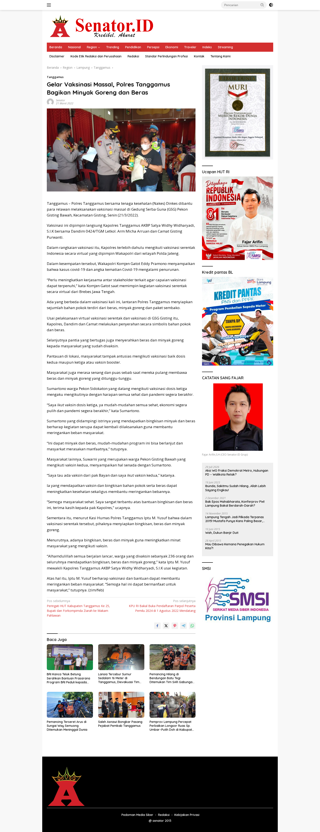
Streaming (225, 47)
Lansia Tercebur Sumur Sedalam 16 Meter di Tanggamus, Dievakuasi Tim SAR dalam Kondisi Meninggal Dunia (119, 678)
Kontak (199, 56)
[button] (262, 4)
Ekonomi (171, 47)
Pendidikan (133, 47)
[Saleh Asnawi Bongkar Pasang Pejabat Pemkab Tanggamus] (121, 705)
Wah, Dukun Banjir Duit (221, 533)
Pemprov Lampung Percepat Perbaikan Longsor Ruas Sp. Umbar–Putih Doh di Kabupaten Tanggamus (172, 726)
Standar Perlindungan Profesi (166, 56)
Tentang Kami (221, 56)
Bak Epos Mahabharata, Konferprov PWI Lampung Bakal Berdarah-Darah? (234, 504)
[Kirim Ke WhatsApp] (192, 625)
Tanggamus (55, 77)
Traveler (190, 47)
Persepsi (153, 47)
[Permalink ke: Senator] (50, 102)
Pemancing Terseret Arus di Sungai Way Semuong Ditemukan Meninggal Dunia (67, 726)
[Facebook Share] (157, 625)
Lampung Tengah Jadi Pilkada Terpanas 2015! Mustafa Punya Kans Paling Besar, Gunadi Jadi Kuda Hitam (234, 519)
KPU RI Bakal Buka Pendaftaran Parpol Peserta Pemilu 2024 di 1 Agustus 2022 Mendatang (162, 606)
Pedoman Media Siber (137, 815)
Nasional (74, 47)
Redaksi (133, 56)
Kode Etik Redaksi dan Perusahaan (96, 56)
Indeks (207, 47)
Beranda (55, 47)
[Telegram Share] (183, 625)
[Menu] (50, 5)
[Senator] (102, 26)
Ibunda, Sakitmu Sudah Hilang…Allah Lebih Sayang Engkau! (235, 488)
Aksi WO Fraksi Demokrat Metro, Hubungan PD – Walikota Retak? (236, 472)
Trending (112, 47)
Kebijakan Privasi (186, 815)
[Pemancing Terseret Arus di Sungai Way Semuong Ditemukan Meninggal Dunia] (70, 705)
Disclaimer (56, 56)
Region (92, 47)
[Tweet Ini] (166, 625)
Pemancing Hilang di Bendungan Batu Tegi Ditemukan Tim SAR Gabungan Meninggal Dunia (172, 678)
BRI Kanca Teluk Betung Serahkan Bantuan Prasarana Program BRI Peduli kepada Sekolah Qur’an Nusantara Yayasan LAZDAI (68, 678)
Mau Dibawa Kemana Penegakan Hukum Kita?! (234, 546)
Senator (60, 100)
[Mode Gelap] (271, 5)
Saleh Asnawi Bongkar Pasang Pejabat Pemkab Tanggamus (120, 724)
